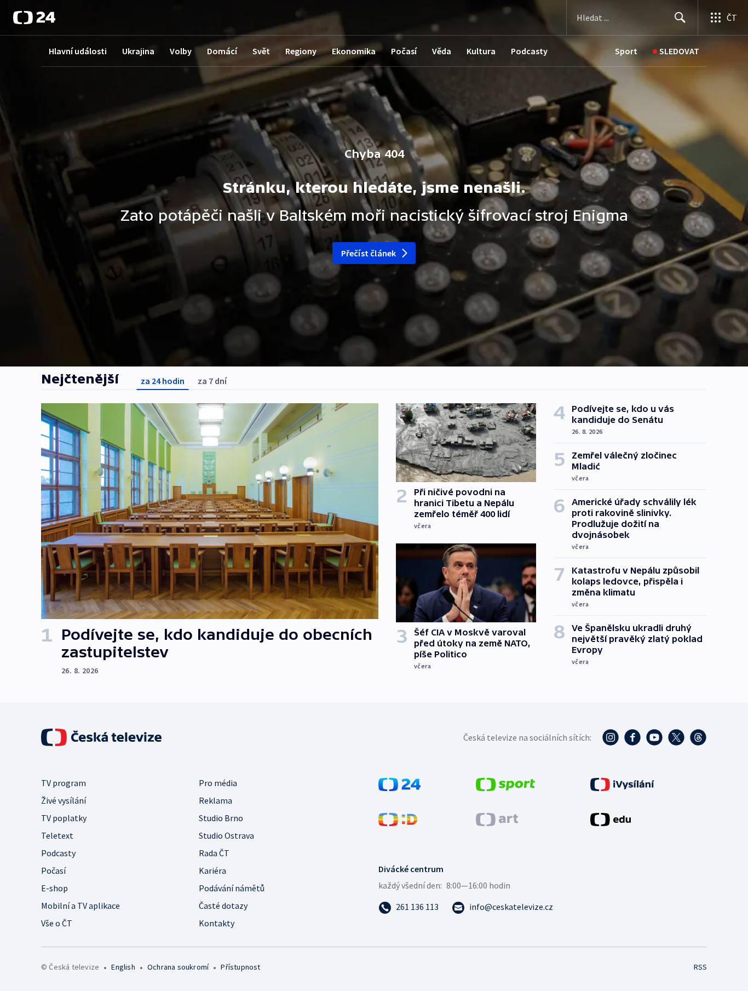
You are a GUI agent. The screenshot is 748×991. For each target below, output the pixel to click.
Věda (441, 50)
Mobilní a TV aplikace (80, 905)
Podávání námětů (231, 888)
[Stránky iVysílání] (622, 783)
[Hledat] (680, 17)
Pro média (218, 782)
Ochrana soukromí (178, 967)
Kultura (481, 50)
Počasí (404, 50)
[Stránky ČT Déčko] (397, 818)
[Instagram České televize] (610, 737)
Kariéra (212, 870)
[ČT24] (34, 17)
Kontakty (216, 923)
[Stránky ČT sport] (505, 783)
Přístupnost (240, 967)
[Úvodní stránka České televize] (102, 737)
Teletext (57, 835)
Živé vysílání (63, 800)
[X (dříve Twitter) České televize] (676, 737)
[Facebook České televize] (632, 737)
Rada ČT (214, 852)
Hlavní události (78, 50)
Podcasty (529, 50)
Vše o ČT (56, 923)
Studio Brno (221, 817)
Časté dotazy (223, 905)
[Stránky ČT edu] (610, 818)
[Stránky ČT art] (497, 818)
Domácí (222, 50)
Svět (261, 50)
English (123, 967)
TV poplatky (64, 817)
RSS (700, 967)
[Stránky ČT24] (399, 783)
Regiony (301, 50)
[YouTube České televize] (654, 737)
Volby (181, 50)
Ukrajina (138, 50)
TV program (63, 782)
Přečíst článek (368, 253)
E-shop (54, 888)
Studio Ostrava (226, 835)
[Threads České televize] (698, 737)
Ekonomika (354, 50)
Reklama (215, 800)
